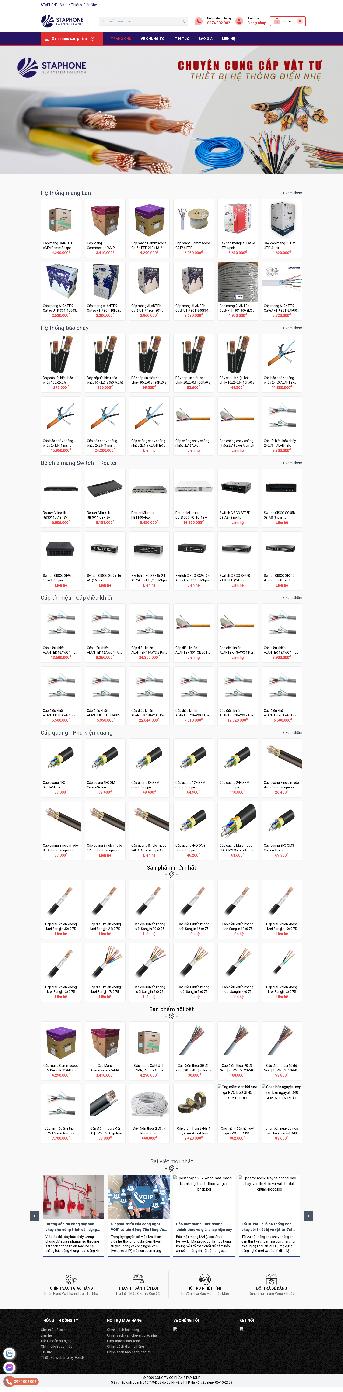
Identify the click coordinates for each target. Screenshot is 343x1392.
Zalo (9, 1353)
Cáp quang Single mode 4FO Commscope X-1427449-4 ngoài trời (282, 768)
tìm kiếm (183, 21)
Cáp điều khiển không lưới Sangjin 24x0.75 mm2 (105, 909)
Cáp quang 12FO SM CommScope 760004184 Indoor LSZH (194, 768)
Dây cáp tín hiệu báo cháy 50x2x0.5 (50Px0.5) (105, 363)
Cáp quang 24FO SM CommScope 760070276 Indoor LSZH (238, 768)
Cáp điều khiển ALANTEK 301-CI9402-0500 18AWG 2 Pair (105, 696)
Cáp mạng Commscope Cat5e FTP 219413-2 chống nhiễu (149, 228)
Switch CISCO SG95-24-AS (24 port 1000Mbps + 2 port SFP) (194, 561)
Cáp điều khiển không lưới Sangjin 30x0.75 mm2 (61, 909)
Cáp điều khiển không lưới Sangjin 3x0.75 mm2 (282, 972)
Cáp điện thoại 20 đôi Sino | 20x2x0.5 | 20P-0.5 (238, 1051)
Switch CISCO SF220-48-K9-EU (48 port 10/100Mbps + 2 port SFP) (282, 561)
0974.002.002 (218, 23)
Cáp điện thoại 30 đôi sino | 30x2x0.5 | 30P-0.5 (194, 1051)
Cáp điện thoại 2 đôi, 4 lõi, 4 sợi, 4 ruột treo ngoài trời (194, 1113)
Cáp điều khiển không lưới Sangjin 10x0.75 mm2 (282, 909)
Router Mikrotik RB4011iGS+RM (105, 498)
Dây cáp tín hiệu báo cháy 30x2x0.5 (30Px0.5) (149, 363)
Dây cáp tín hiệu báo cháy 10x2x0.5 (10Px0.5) (238, 363)
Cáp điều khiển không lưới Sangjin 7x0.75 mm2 (105, 972)
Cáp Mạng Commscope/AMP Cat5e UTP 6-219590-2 (105, 228)
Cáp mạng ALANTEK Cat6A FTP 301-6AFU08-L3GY (282, 291)
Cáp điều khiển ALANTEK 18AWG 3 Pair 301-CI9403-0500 (149, 696)
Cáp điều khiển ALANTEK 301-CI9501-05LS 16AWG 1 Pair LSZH (194, 633)
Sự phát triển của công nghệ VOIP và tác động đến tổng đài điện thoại (139, 1216)
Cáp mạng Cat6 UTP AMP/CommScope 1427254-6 (61, 228)
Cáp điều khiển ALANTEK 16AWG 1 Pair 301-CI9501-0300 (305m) (105, 633)
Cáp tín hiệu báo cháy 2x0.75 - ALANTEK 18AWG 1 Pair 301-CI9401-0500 (282, 426)
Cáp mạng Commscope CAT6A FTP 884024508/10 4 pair (194, 228)
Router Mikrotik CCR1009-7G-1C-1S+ (194, 498)
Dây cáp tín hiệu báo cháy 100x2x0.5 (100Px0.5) (61, 363)
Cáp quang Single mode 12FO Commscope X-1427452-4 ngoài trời (105, 830)
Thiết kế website (55, 1357)
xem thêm (294, 193)
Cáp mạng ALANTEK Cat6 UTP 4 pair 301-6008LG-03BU (149, 291)
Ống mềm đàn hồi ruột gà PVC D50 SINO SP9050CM (238, 1113)
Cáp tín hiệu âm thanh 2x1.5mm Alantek (61, 1113)
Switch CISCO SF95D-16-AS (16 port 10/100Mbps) (61, 561)
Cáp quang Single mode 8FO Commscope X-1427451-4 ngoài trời (61, 830)
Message (9, 1367)
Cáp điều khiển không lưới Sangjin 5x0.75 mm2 (194, 972)
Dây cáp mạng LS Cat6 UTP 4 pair (282, 228)
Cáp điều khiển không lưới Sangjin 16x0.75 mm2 (194, 909)
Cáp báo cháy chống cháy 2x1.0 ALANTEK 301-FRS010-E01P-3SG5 (282, 363)
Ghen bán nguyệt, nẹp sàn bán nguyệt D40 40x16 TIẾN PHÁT (282, 1113)
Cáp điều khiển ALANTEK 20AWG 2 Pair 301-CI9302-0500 (238, 696)
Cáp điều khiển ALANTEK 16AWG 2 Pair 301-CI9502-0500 (149, 633)
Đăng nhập (257, 23)
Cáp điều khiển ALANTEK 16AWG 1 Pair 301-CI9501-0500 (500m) (61, 633)
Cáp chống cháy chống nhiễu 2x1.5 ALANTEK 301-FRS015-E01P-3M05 (149, 426)
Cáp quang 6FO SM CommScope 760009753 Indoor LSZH (105, 768)
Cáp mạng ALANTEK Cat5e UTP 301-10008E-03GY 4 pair (61, 291)
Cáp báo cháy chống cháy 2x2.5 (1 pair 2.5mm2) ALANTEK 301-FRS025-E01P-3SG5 (105, 426)
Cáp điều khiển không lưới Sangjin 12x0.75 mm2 (238, 909)
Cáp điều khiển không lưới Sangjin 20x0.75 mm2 (149, 909)
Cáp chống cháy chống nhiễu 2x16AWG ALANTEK (194, 426)
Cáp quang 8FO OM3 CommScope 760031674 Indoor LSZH (282, 830)
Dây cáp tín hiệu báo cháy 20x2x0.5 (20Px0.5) (194, 363)
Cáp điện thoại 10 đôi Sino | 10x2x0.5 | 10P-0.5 (282, 1051)
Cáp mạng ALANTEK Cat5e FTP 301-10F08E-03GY (105, 291)
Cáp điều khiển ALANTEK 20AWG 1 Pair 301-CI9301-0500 (194, 696)
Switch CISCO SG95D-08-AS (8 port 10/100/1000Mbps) (282, 498)
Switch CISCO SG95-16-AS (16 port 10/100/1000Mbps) (105, 561)
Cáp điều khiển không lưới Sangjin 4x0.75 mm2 (238, 972)
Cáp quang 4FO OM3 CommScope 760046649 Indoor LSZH (194, 830)
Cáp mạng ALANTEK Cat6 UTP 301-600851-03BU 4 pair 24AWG (194, 291)
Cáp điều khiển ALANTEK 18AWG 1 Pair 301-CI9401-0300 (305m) (61, 696)
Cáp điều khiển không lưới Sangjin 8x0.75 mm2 (61, 972)
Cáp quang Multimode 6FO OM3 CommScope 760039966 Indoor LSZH (238, 830)
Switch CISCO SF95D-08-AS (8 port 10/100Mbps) (238, 498)
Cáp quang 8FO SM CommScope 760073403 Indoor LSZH (149, 768)
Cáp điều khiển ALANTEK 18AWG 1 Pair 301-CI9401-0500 (282, 633)
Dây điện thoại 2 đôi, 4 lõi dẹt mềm (149, 1113)
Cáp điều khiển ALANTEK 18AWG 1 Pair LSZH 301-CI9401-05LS (238, 633)
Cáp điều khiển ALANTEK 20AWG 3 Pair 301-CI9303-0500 (282, 696)
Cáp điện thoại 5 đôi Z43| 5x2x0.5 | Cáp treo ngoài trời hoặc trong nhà (105, 1113)
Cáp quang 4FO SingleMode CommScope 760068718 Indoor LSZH (61, 768)
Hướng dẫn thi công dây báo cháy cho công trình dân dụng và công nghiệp (73, 1216)
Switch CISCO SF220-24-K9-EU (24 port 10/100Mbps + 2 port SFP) (238, 561)
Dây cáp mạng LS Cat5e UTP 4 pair (238, 228)
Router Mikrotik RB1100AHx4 (149, 498)
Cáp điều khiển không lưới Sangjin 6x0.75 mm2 (149, 972)
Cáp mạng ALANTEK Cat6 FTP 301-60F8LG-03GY (238, 291)
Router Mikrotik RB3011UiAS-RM (61, 498)
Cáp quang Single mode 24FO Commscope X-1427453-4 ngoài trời (149, 830)
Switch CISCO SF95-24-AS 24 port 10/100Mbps (149, 561)
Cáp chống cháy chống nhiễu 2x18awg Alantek (238, 426)
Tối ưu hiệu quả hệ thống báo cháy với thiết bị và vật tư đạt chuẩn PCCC (269, 1216)
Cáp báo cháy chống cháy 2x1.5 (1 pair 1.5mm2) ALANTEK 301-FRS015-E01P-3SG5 (61, 426)
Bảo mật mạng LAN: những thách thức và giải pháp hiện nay (204, 1216)
